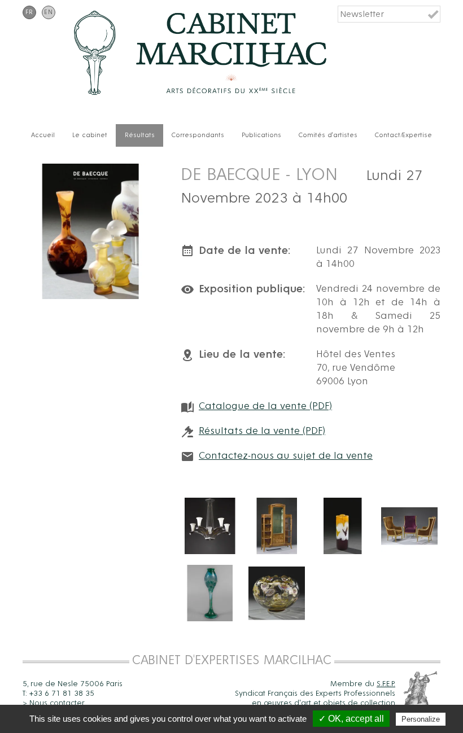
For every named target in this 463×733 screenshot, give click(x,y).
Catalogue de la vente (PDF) (265, 406)
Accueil (43, 135)
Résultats (140, 135)
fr (29, 12)
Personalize (420, 719)
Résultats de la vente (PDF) (262, 431)
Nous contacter (57, 703)
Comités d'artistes (328, 135)
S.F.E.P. (386, 684)
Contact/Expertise (403, 135)
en (48, 12)
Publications (261, 135)
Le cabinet (89, 135)
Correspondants (198, 135)
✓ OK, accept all (351, 718)
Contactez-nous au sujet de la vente (286, 456)
